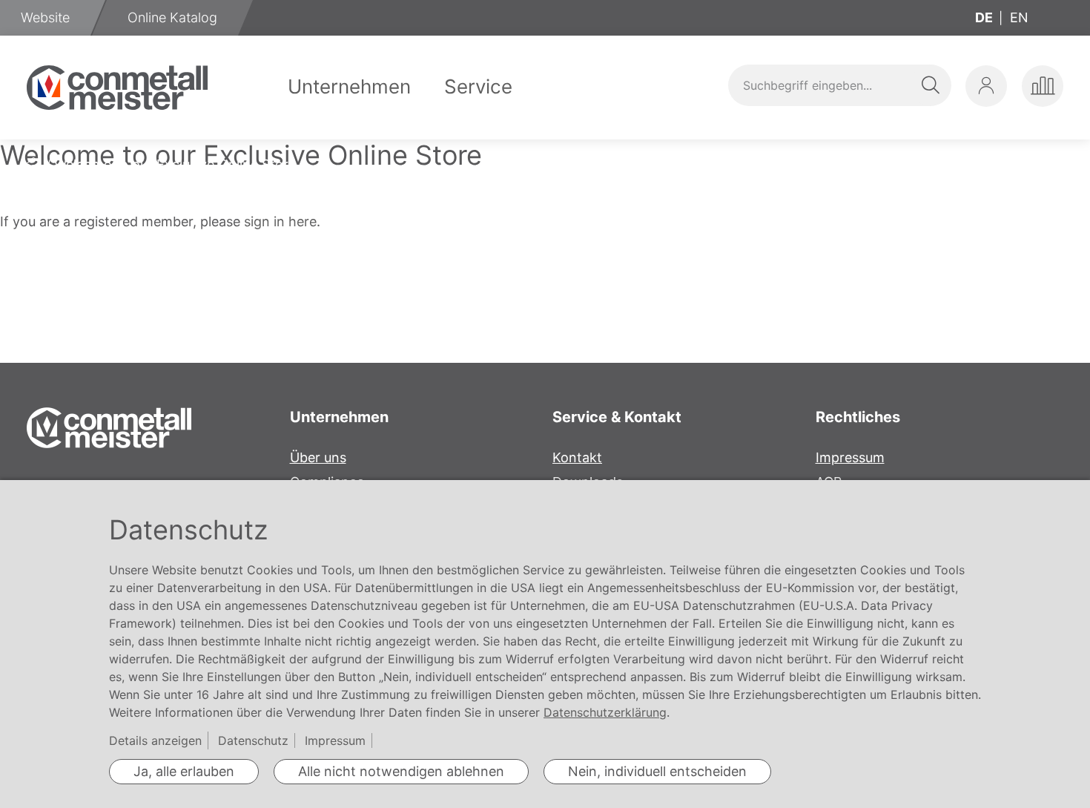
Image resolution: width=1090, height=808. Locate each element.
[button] (986, 86)
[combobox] (839, 85)
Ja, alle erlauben (183, 771)
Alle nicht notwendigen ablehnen (401, 771)
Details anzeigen (155, 740)
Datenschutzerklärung (605, 712)
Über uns (318, 457)
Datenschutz (253, 740)
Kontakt (577, 457)
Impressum (850, 457)
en (1019, 17)
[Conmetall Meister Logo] (117, 87)
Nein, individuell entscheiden (657, 771)
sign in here (280, 221)
